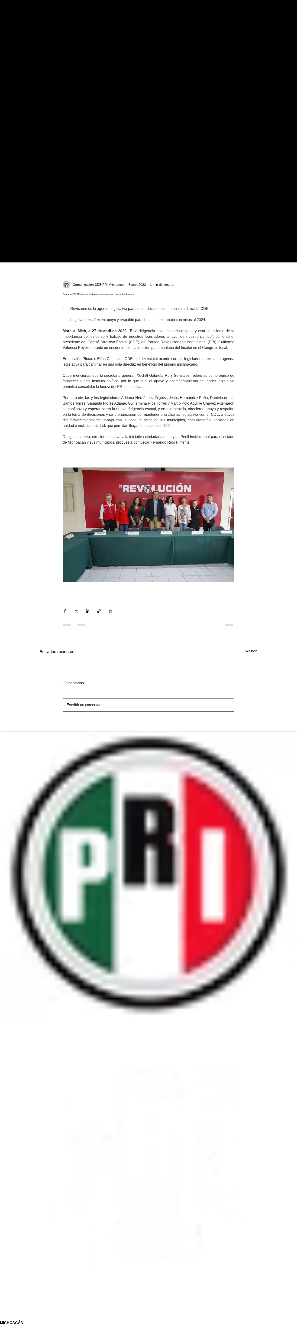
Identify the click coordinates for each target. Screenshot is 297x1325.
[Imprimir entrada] (110, 611)
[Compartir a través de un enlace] (99, 611)
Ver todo (251, 651)
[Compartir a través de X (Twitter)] (76, 611)
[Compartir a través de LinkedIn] (87, 611)
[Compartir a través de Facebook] (65, 611)
